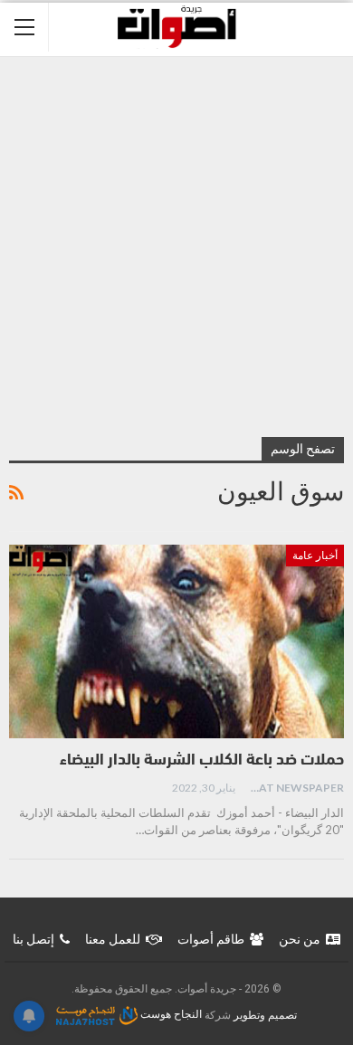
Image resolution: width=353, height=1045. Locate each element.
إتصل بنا (33, 939)
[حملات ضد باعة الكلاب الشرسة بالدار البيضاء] (176, 642)
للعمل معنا (112, 939)
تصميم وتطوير (265, 1014)
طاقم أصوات (210, 939)
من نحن (299, 939)
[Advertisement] (176, 242)
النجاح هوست (170, 1014)
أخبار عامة (315, 555)
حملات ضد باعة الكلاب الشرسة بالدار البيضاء (202, 761)
